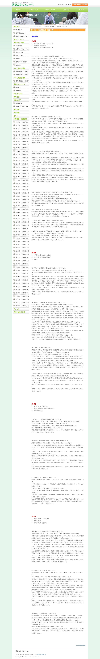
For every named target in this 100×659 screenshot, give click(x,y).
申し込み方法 (18, 94)
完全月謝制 (19, 45)
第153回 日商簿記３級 (22, 138)
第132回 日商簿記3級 (22, 273)
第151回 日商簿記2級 (22, 148)
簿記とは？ (19, 30)
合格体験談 (19, 103)
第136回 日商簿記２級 (22, 244)
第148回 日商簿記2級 (22, 167)
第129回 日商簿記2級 (22, 289)
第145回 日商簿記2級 (22, 186)
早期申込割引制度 (19, 312)
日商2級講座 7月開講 (22, 71)
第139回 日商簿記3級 (22, 228)
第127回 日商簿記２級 (22, 302)
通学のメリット (33, 9)
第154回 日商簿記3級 (22, 132)
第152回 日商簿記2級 (22, 141)
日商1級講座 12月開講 (22, 81)
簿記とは (18, 9)
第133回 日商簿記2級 (22, 264)
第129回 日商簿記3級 (22, 293)
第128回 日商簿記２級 (22, 296)
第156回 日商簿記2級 (22, 125)
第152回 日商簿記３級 (22, 144)
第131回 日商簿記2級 (22, 277)
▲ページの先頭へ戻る (80, 645)
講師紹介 (18, 87)
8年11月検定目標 (19, 68)
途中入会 (16, 109)
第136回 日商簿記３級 (22, 248)
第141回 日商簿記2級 (22, 212)
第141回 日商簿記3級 (22, 215)
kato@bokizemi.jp (41, 654)
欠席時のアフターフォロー (22, 49)
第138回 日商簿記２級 (22, 231)
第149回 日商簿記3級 (22, 164)
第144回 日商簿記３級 (22, 196)
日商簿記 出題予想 (20, 119)
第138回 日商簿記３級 (22, 235)
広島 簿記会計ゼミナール (23, 5)
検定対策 (18, 65)
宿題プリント (19, 55)
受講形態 (67, 9)
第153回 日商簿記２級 (22, 135)
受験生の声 (17, 100)
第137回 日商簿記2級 (22, 238)
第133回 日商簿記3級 (22, 267)
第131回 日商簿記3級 (22, 280)
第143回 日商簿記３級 (22, 202)
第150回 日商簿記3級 (22, 157)
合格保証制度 (19, 52)
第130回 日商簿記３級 (22, 286)
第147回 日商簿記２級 (22, 173)
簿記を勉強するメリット (22, 36)
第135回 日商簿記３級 (22, 254)
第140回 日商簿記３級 (22, 222)
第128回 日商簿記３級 (22, 299)
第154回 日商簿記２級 (22, 128)
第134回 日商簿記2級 (22, 257)
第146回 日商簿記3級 (22, 183)
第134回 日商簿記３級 (22, 260)
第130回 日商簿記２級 (22, 283)
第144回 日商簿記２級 (22, 193)
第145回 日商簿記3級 (22, 190)
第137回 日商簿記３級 (22, 241)
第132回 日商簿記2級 (22, 270)
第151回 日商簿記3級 (22, 151)
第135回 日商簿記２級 (22, 251)
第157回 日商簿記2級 (22, 122)
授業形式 (18, 58)
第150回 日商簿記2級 (22, 154)
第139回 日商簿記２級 (22, 225)
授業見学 (16, 97)
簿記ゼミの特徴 (50, 9)
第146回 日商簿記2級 (22, 180)
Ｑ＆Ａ (16, 116)
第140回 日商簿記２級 (22, 219)
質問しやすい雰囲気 (21, 62)
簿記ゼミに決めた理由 (22, 106)
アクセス (81, 9)
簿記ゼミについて (19, 84)
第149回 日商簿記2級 (22, 161)
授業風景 (18, 90)
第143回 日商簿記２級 (22, 199)
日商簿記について (21, 33)
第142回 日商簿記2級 (22, 206)
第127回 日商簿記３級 (22, 306)
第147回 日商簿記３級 (22, 177)
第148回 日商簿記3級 (22, 170)
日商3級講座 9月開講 (22, 74)
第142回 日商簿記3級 (22, 209)
